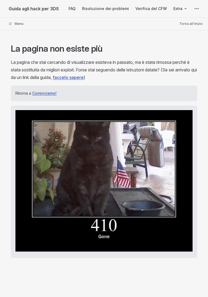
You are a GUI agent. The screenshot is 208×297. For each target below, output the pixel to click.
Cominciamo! (44, 93)
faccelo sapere (68, 77)
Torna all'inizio (191, 24)
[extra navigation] (197, 8)
